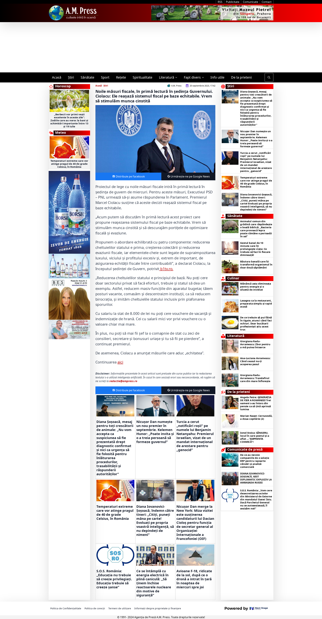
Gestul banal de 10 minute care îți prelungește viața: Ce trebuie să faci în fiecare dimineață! (255, 248)
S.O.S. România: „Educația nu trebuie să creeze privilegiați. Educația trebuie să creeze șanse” (114, 579)
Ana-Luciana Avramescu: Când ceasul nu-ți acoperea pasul (255, 361)
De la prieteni (241, 77)
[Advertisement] (161, 47)
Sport (105, 77)
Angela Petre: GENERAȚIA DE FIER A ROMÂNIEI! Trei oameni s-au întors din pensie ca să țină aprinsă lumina (255, 403)
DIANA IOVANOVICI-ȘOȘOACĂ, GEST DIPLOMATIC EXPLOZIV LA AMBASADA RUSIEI (256, 478)
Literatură (166, 77)
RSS (220, 2)
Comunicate (250, 2)
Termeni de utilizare (119, 608)
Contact (267, 2)
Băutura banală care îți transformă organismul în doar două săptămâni (256, 264)
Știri (71, 77)
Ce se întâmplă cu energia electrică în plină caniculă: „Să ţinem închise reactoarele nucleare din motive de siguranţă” (153, 583)
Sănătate (87, 77)
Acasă (56, 77)
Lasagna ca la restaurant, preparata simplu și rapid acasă (256, 303)
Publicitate (232, 2)
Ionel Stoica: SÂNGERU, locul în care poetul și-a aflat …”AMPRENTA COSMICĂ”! (254, 437)
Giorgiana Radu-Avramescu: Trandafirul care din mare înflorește (255, 378)
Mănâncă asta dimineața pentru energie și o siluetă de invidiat (255, 286)
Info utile (217, 77)
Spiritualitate (142, 77)
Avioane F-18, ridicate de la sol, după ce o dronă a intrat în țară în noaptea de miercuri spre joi (194, 579)
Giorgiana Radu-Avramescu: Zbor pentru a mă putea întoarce (255, 344)
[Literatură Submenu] (177, 77)
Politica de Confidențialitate (65, 608)
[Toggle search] (269, 77)
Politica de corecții (95, 608)
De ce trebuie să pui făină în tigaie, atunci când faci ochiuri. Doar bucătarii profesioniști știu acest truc (256, 323)
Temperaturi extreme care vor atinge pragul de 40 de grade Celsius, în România (69, 163)
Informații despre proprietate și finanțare (157, 608)
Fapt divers (192, 77)
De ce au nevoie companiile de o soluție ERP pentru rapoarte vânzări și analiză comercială (254, 460)
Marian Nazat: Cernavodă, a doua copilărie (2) (256, 417)
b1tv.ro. (166, 268)
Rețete (121, 77)
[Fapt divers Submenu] (204, 77)
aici (120, 361)
